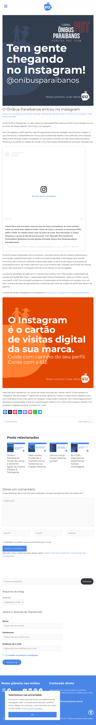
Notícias (36, 114)
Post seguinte (85, 422)
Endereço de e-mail (11, 644)
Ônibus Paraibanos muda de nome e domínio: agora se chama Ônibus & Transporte (16, 464)
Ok (32, 715)
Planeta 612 (46, 114)
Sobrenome (8, 632)
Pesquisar (87, 581)
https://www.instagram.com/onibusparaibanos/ (67, 293)
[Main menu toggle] (5, 6)
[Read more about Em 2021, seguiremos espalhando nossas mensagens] (80, 447)
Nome (5, 621)
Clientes (28, 114)
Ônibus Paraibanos (29, 247)
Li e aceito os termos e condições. (21, 655)
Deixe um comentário (12, 114)
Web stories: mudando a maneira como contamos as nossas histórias (37, 461)
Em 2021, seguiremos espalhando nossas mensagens (77, 461)
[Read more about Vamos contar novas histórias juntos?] (59, 447)
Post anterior (10, 422)
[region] (32, 705)
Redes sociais (58, 114)
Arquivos (6, 598)
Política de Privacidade (32, 708)
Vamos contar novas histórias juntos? (58, 458)
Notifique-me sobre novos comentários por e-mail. (28, 542)
